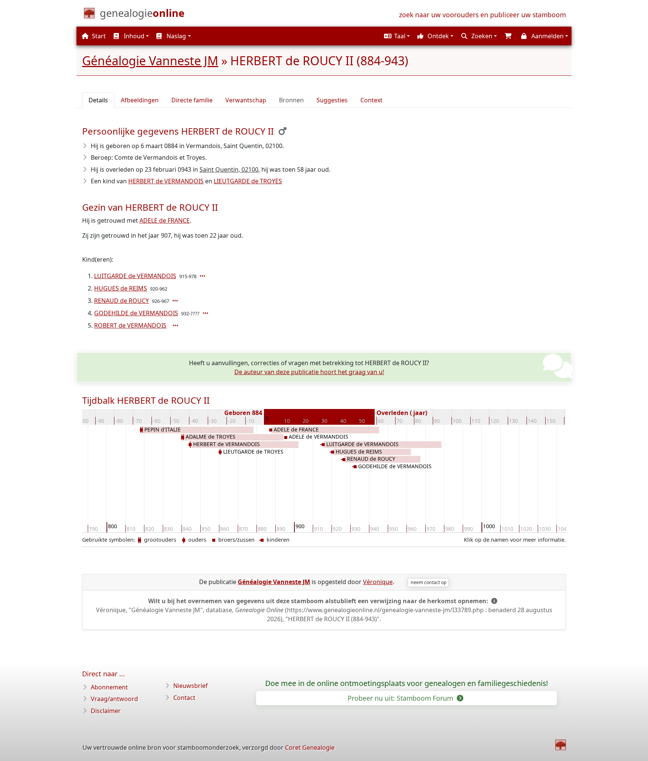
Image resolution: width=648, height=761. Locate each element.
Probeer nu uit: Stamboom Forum (401, 698)
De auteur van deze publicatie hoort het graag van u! (309, 372)
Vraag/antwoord (114, 699)
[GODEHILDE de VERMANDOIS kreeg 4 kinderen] (206, 313)
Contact (184, 698)
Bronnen (291, 100)
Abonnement (109, 687)
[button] (396, 36)
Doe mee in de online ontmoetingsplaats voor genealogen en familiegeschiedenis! (406, 683)
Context (371, 100)
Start (98, 36)
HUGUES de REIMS (120, 288)
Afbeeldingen (140, 100)
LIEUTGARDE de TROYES (248, 181)
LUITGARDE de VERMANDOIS (135, 276)
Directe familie (192, 100)
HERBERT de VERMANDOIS (166, 181)
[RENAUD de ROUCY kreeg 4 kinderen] (176, 301)
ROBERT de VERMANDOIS (130, 325)
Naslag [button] (175, 36)
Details (98, 100)
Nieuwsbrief (190, 686)
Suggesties (332, 100)
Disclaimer (106, 711)
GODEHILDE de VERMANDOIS (136, 313)
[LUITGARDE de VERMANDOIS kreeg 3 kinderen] (203, 276)
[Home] (560, 745)
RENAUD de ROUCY (121, 301)
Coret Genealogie (309, 747)
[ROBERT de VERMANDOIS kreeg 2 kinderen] (176, 325)
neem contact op (428, 582)
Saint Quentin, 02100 (229, 169)
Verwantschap (245, 100)
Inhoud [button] (133, 36)
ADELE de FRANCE (165, 220)
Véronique (378, 582)
